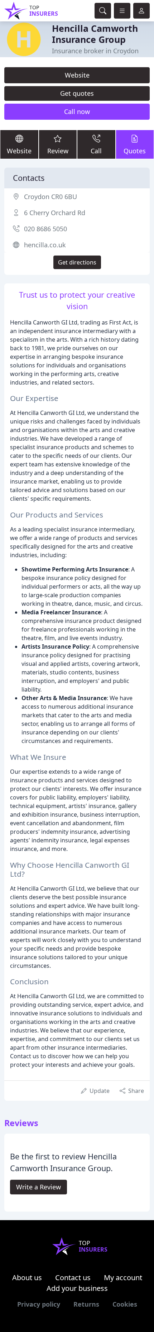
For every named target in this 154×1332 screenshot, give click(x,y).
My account (123, 1277)
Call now (77, 111)
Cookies (124, 1304)
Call (96, 151)
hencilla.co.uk (45, 245)
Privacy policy (38, 1304)
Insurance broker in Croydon (95, 50)
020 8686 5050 (45, 228)
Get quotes (77, 93)
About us (27, 1277)
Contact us (73, 1277)
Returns (86, 1304)
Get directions (77, 262)
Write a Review (38, 1187)
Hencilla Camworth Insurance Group (95, 33)
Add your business (77, 1288)
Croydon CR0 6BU (50, 196)
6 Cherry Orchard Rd (54, 212)
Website (77, 75)
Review (57, 151)
